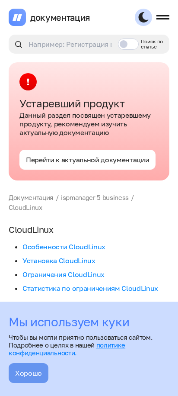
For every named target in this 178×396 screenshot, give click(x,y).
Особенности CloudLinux (63, 246)
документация (60, 17)
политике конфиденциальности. (67, 349)
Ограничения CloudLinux (63, 274)
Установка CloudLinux (58, 260)
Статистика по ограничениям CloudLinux (90, 288)
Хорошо (28, 373)
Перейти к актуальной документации (87, 159)
